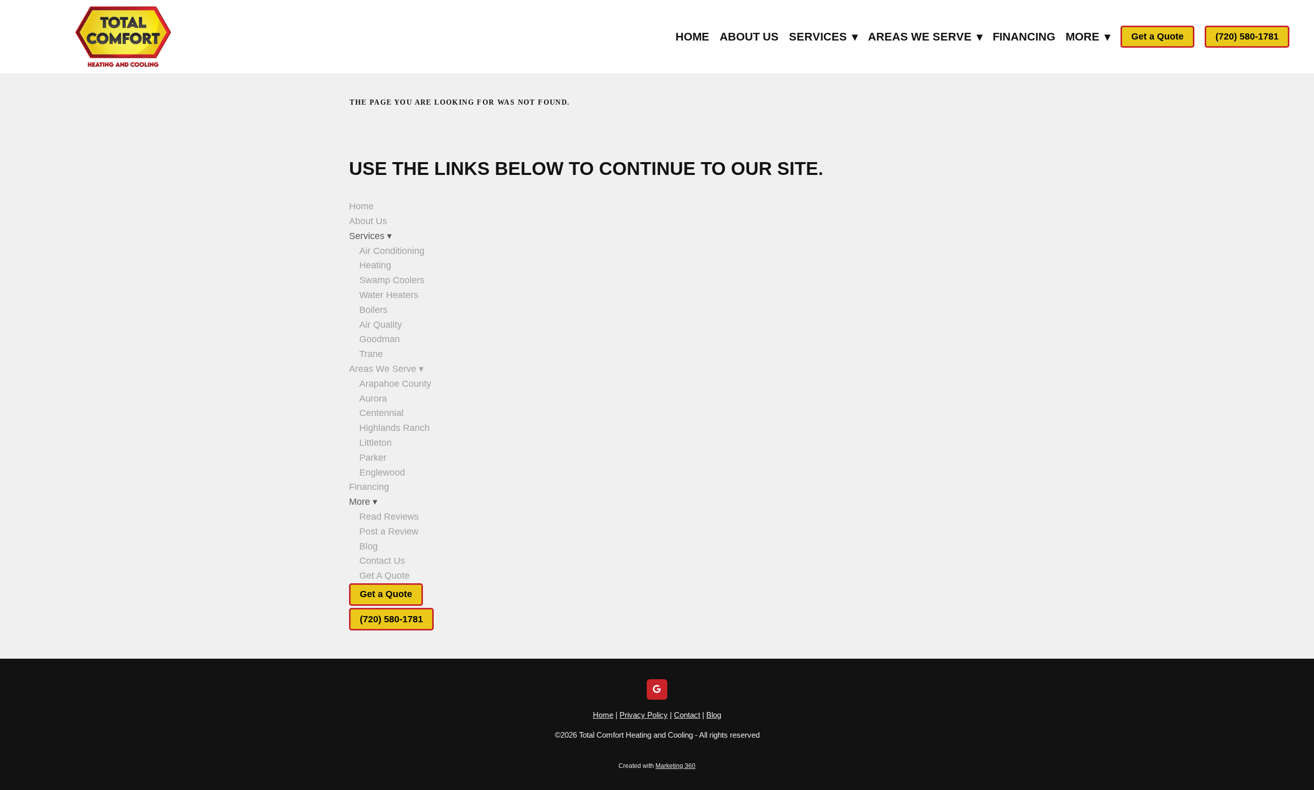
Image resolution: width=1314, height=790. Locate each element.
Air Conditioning (391, 251)
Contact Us (382, 561)
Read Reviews (389, 516)
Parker (373, 457)
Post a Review (388, 531)
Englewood (382, 472)
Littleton (375, 443)
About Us (749, 36)
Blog (368, 546)
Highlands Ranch (394, 428)
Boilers (373, 310)
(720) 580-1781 (1247, 36)
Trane (371, 354)
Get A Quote (384, 575)
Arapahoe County (395, 384)
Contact (687, 714)
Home (692, 36)
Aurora (373, 398)
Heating (375, 265)
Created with (657, 765)
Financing (1024, 36)
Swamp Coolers (391, 280)
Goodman (379, 339)
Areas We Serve (925, 36)
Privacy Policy (644, 714)
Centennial (381, 413)
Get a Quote (1157, 36)
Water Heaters (388, 295)
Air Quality (380, 325)
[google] (657, 689)
